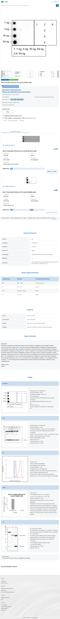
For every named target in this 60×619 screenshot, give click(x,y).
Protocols (21, 120)
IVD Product (3, 590)
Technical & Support (5, 597)
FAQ (5, 120)
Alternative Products (15, 131)
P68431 (33, 250)
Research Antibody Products (7, 588)
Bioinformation (4, 583)
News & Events (4, 608)
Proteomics (3, 581)
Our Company (4, 605)
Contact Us (3, 610)
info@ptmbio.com (31, 118)
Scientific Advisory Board (6, 606)
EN (53, 1)
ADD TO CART (52, 171)
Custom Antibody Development (7, 592)
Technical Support (13, 120)
